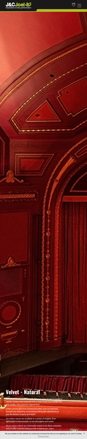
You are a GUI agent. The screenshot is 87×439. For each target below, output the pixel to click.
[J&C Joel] (19, 5)
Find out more (43, 436)
